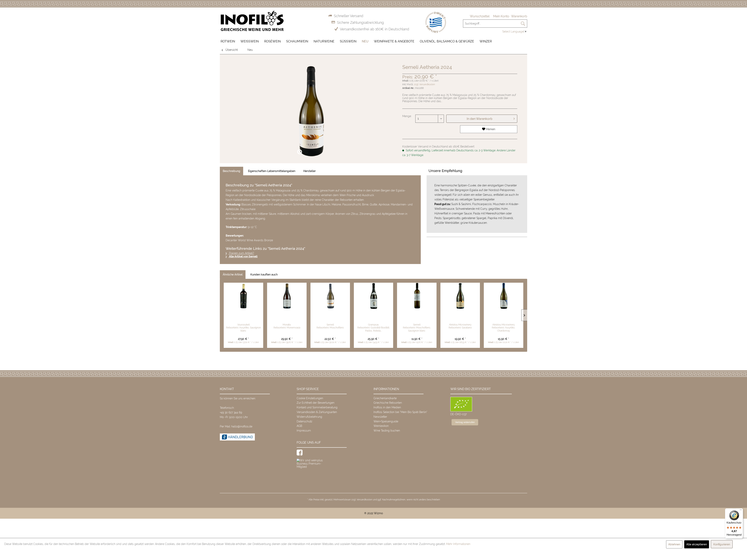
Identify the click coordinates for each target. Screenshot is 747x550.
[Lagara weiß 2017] (243, 296)
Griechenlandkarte (385, 398)
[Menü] (740, 510)
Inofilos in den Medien (387, 407)
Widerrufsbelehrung (309, 416)
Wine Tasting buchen (387, 430)
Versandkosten (364, 499)
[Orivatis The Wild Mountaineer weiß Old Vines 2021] (460, 296)
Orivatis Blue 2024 (503, 316)
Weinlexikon (381, 425)
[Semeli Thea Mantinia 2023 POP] (330, 296)
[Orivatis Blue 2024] (503, 296)
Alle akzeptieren (696, 544)
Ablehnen (674, 544)
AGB (299, 425)
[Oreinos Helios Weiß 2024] (417, 296)
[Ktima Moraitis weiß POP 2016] (287, 296)
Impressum (304, 430)
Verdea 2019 (373, 316)
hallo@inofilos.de (241, 426)
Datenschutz (304, 421)
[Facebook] (299, 452)
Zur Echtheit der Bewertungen (315, 402)
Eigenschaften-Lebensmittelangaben (271, 171)
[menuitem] (479, 16)
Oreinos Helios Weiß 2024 (417, 316)
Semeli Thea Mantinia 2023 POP (330, 318)
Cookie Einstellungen (310, 398)
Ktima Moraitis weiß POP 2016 (286, 316)
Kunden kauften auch (264, 274)
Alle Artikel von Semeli (243, 256)
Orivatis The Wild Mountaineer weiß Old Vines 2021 (460, 318)
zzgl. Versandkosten (424, 84)
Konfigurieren (721, 544)
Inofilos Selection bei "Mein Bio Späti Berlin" (400, 412)
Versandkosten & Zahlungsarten (317, 412)
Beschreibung (231, 171)
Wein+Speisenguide (386, 421)
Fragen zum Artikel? (241, 253)
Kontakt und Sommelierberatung (317, 407)
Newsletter (380, 416)
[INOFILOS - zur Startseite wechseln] (252, 21)
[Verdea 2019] (373, 296)
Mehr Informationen (458, 544)
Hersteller (309, 171)
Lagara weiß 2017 (243, 316)
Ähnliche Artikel (233, 274)
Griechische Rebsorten (388, 402)
